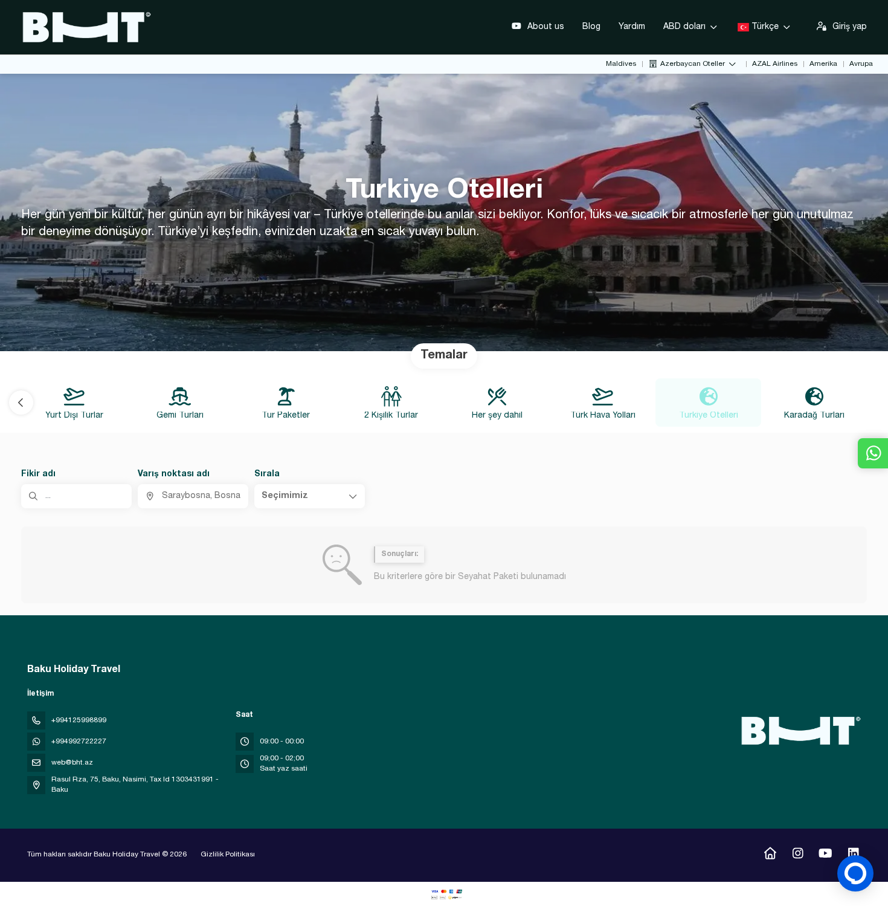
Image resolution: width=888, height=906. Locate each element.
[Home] (769, 855)
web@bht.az (72, 762)
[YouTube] (825, 855)
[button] (21, 402)
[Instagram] (797, 855)
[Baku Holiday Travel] (799, 731)
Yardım (632, 27)
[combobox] (193, 496)
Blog (591, 27)
